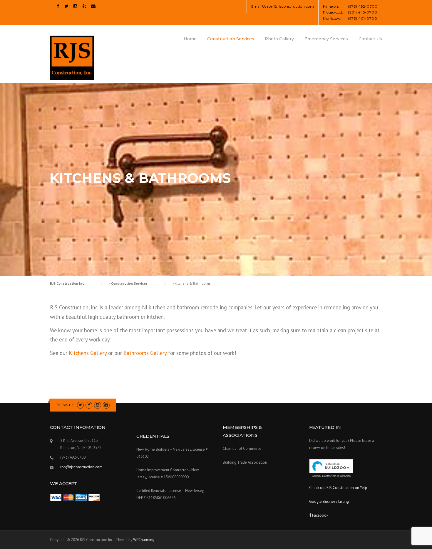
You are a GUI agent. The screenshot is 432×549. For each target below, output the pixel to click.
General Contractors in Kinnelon (331, 476)
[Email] (93, 6)
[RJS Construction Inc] (72, 57)
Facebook (319, 515)
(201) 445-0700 (362, 12)
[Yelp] (84, 6)
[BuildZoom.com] (331, 466)
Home (190, 39)
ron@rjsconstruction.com (290, 6)
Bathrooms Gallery (145, 352)
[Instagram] (75, 6)
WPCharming (143, 539)
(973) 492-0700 (362, 6)
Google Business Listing (329, 501)
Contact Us (370, 39)
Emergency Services (326, 39)
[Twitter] (66, 6)
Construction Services (230, 39)
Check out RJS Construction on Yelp (338, 487)
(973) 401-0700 (362, 18)
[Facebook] (58, 6)
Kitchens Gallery (88, 352)
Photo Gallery (279, 39)
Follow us (64, 404)
